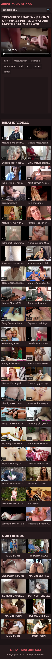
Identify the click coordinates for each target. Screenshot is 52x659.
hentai (6, 71)
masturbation (20, 60)
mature (7, 60)
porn (28, 66)
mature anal (9, 66)
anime (38, 66)
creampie (35, 60)
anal (21, 66)
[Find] (49, 10)
